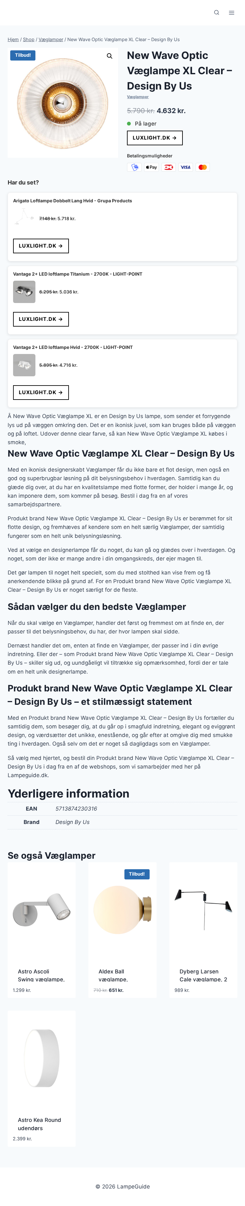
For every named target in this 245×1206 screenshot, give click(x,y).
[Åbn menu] (231, 13)
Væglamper (138, 96)
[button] (109, 56)
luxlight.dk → (155, 137)
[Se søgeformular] (216, 12)
